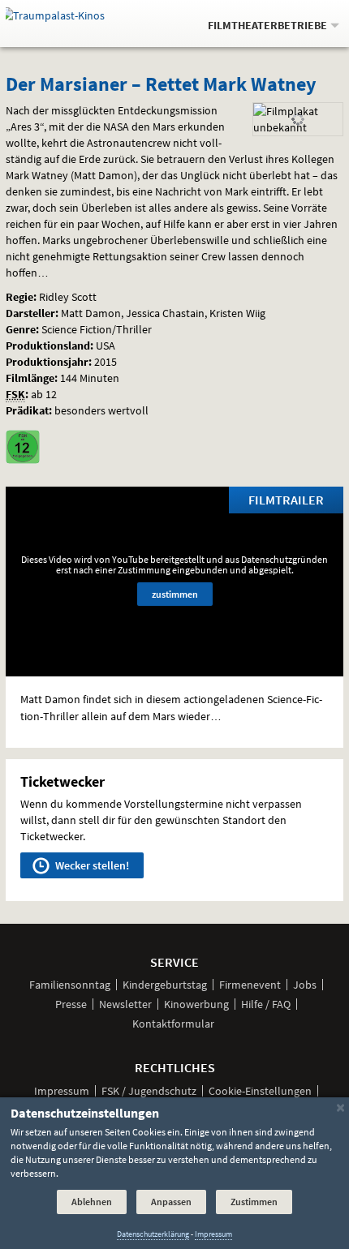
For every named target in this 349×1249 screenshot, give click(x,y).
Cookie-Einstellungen (260, 1091)
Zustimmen (254, 1201)
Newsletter (125, 1004)
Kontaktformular (173, 1023)
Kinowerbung (196, 1004)
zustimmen (175, 594)
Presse (71, 1004)
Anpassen (171, 1201)
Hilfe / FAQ (266, 1004)
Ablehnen (91, 1201)
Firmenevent (250, 984)
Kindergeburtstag (165, 984)
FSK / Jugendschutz (148, 1091)
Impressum (61, 1091)
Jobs (305, 984)
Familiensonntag (69, 984)
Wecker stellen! (91, 865)
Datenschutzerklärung (153, 1234)
